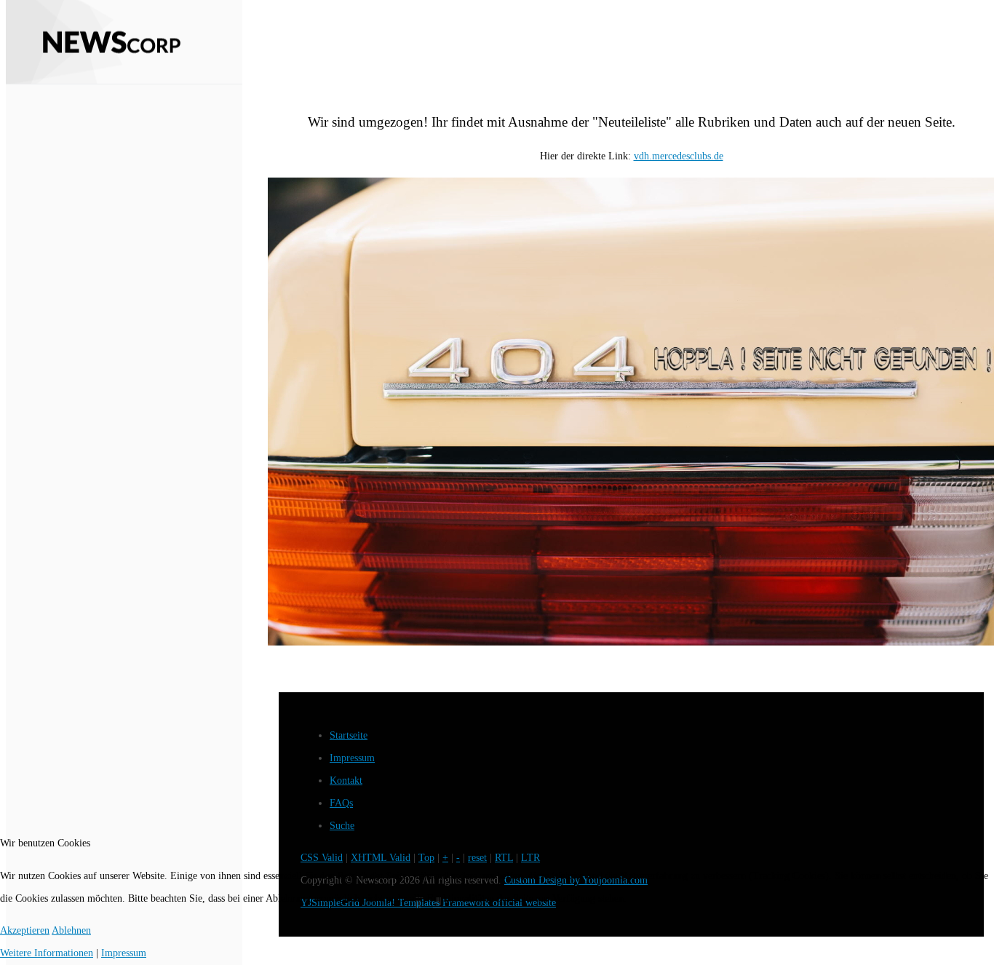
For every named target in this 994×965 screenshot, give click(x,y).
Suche (342, 825)
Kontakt (346, 780)
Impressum (352, 757)
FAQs (341, 803)
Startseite (348, 735)
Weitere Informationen (46, 953)
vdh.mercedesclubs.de (678, 156)
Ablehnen (71, 930)
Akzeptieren (24, 930)
